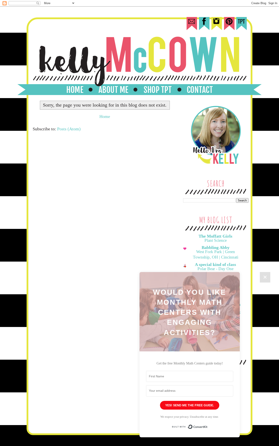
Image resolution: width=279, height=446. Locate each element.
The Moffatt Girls (215, 236)
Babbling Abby (216, 247)
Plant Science (215, 240)
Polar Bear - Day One (215, 268)
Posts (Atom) (69, 128)
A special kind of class (215, 264)
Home (104, 116)
